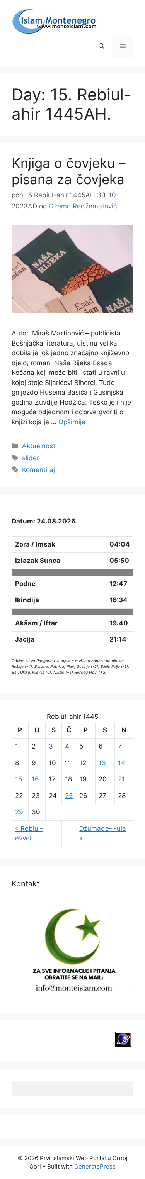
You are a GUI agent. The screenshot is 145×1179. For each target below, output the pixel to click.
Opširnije (71, 422)
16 (35, 779)
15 (18, 779)
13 (102, 763)
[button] (101, 46)
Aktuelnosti (39, 446)
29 (19, 812)
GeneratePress (95, 1166)
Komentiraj (38, 470)
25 (69, 796)
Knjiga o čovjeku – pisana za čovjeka (69, 171)
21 (121, 779)
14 (121, 763)
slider (30, 458)
